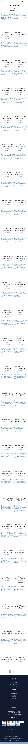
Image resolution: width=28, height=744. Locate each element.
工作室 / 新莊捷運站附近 (14, 714)
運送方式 (14, 697)
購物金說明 (14, 695)
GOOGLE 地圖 (14, 682)
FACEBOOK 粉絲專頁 (14, 684)
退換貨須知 (14, 700)
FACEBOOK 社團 (14, 686)
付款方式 (14, 698)
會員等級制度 (14, 693)
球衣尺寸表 (14, 702)
